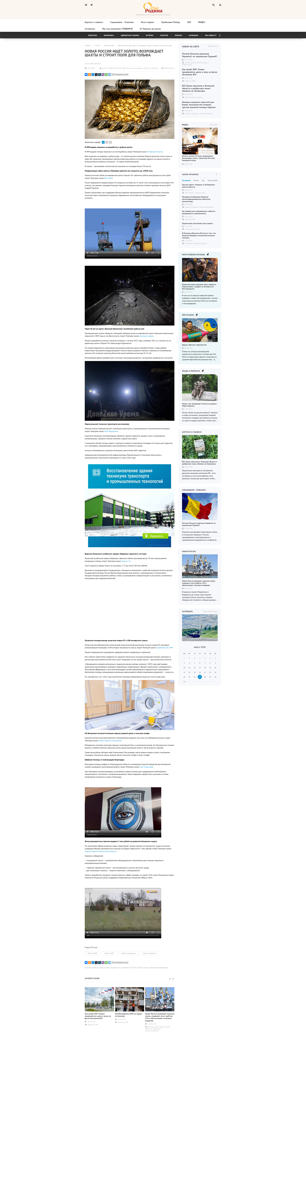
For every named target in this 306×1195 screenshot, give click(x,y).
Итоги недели (147, 22)
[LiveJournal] (99, 74)
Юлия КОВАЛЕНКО (92, 63)
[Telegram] (109, 74)
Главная (88, 45)
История (149, 35)
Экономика (109, 35)
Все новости (210, 35)
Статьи (97, 45)
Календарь (193, 35)
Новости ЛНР (109, 953)
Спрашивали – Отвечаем (122, 22)
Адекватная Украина (130, 35)
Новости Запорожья (128, 953)
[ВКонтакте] (86, 74)
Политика (92, 35)
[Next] (218, 35)
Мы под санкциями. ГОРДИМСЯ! (117, 28)
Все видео (214, 124)
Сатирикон (90, 28)
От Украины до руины (150, 28)
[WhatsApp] (106, 74)
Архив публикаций (210, 611)
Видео (201, 22)
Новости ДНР (92, 953)
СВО (189, 22)
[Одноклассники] (89, 74)
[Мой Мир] (92, 74)
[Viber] (102, 74)
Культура (164, 35)
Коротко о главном (94, 22)
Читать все (213, 46)
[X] (96, 74)
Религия (178, 35)
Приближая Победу (170, 22)
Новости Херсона (149, 953)
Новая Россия (109, 45)
